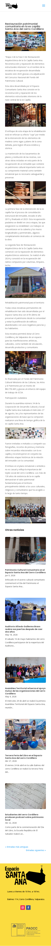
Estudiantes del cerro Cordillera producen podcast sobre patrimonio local (24, 817)
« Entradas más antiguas (16, 846)
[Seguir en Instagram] (22, 907)
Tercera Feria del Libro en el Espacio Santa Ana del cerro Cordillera (23, 756)
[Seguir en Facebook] (28, 907)
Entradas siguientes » (36, 850)
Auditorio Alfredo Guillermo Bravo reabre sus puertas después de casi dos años (23, 629)
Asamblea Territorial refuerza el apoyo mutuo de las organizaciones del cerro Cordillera (25, 691)
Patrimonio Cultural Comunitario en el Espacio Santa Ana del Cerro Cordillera (25, 571)
